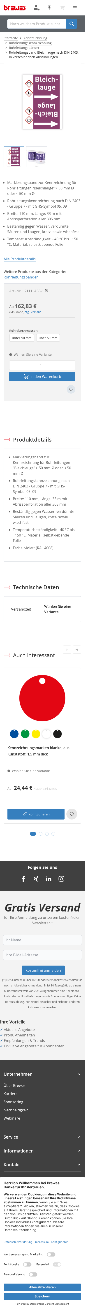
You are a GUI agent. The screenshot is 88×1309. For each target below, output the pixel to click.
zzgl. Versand (33, 312)
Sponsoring (13, 1101)
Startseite (11, 38)
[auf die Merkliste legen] (71, 389)
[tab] (33, 834)
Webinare (12, 1118)
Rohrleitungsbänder (24, 47)
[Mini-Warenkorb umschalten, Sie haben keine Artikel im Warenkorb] (62, 7)
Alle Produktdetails (20, 258)
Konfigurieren (39, 814)
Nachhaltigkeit (16, 1110)
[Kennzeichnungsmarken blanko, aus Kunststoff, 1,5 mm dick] (42, 707)
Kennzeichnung (35, 38)
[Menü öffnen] (74, 7)
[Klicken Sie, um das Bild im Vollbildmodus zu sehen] (42, 102)
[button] (42, 1074)
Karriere (11, 1093)
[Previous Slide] (67, 650)
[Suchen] (71, 24)
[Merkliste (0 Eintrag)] (49, 7)
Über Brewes (14, 1085)
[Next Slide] (77, 650)
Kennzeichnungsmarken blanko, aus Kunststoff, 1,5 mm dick (38, 751)
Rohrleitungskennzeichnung (30, 43)
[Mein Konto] (36, 7)
